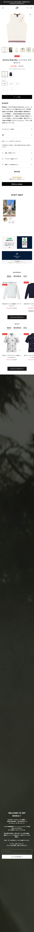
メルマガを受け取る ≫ (17, 856)
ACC (25, 276)
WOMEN (17, 276)
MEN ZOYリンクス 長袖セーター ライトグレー (11, 304)
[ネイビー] (11, 74)
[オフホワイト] (5, 74)
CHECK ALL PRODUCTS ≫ (17, 317)
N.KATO (10, 218)
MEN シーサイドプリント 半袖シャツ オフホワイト (11, 356)
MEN (9, 276)
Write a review (17, 184)
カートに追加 (17, 97)
